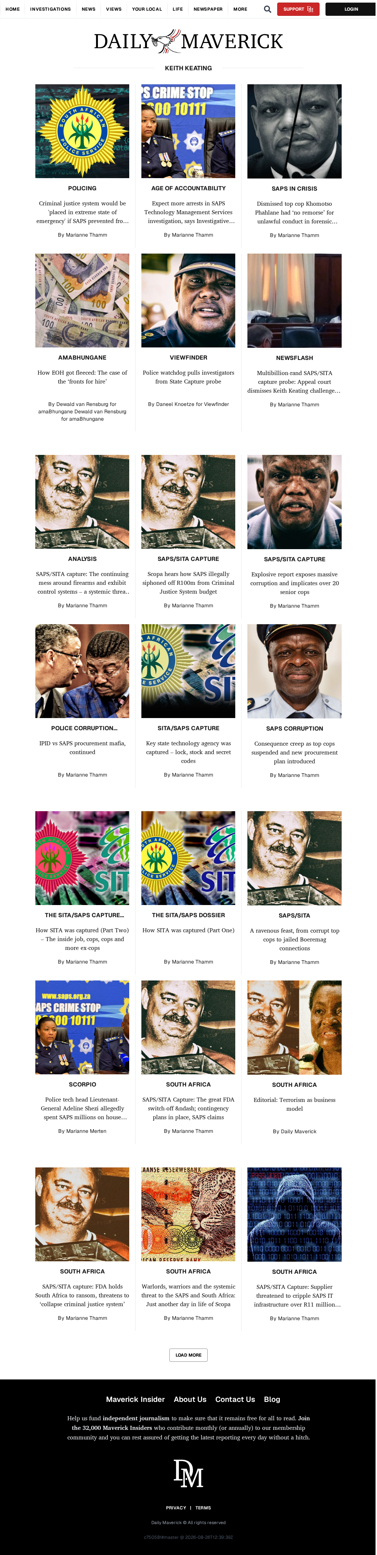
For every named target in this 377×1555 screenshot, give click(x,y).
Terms (203, 1508)
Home (13, 9)
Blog (272, 1399)
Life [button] (178, 9)
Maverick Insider (135, 1399)
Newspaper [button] (208, 9)
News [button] (88, 9)
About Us (190, 1399)
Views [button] (113, 9)
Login (351, 9)
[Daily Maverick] (188, 41)
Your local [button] (147, 9)
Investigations (50, 9)
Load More (188, 1355)
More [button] (240, 9)
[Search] (267, 9)
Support (293, 9)
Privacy (176, 1508)
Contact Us (235, 1399)
